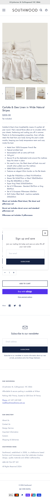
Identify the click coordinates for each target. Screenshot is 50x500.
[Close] (45, 233)
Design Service (8, 428)
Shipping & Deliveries (10, 439)
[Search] (40, 10)
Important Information (10, 432)
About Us (5, 420)
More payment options (25, 297)
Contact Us (6, 424)
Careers (5, 436)
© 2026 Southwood (25, 485)
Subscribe (25, 261)
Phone (5, 400)
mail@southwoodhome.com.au (13, 402)
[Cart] (46, 10)
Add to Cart (25, 283)
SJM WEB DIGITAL (25, 489)
